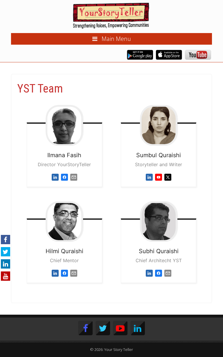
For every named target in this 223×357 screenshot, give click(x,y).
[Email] (73, 176)
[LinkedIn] (55, 176)
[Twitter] (167, 176)
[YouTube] (158, 176)
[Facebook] (64, 176)
